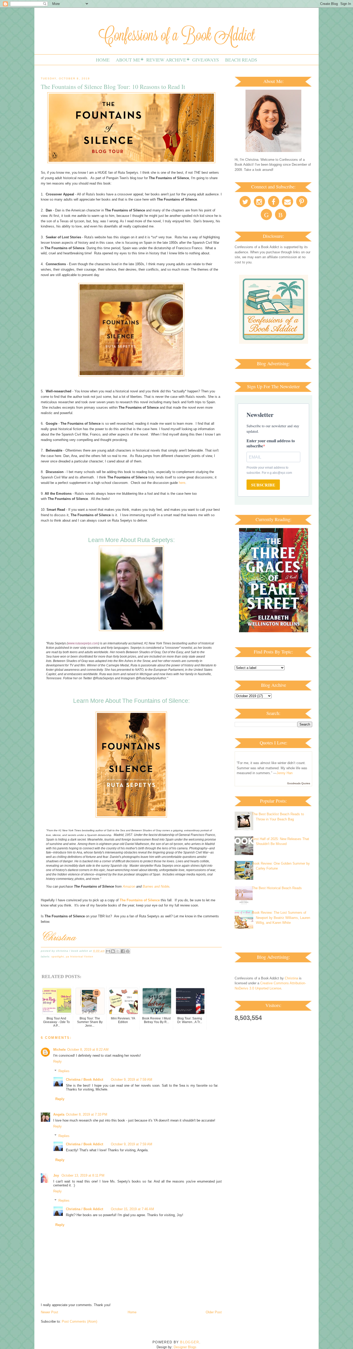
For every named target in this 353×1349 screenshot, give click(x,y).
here (182, 483)
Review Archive (166, 60)
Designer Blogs (185, 1347)
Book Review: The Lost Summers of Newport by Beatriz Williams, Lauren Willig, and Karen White (281, 918)
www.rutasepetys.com (83, 643)
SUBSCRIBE (263, 485)
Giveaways (205, 60)
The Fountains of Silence (140, 900)
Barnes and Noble (156, 886)
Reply (57, 1061)
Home (103, 60)
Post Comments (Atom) (79, 1321)
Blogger (189, 1342)
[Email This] (108, 951)
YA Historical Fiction (79, 956)
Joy (56, 1175)
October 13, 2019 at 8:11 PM (83, 1175)
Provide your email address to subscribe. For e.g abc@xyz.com (269, 470)
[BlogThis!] (113, 951)
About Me (128, 60)
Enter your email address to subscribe (271, 443)
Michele (59, 1049)
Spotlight (57, 956)
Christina (291, 978)
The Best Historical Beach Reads (277, 888)
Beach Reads (241, 60)
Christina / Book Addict (84, 1079)
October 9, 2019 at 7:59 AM (131, 1079)
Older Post (214, 1312)
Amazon (129, 886)
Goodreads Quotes (298, 783)
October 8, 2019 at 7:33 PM (86, 1114)
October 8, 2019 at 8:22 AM (88, 1049)
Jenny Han (285, 773)
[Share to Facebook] (122, 951)
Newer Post (49, 1312)
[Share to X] (117, 951)
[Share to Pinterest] (127, 951)
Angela (58, 1114)
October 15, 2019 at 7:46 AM (132, 1209)
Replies (64, 1071)
